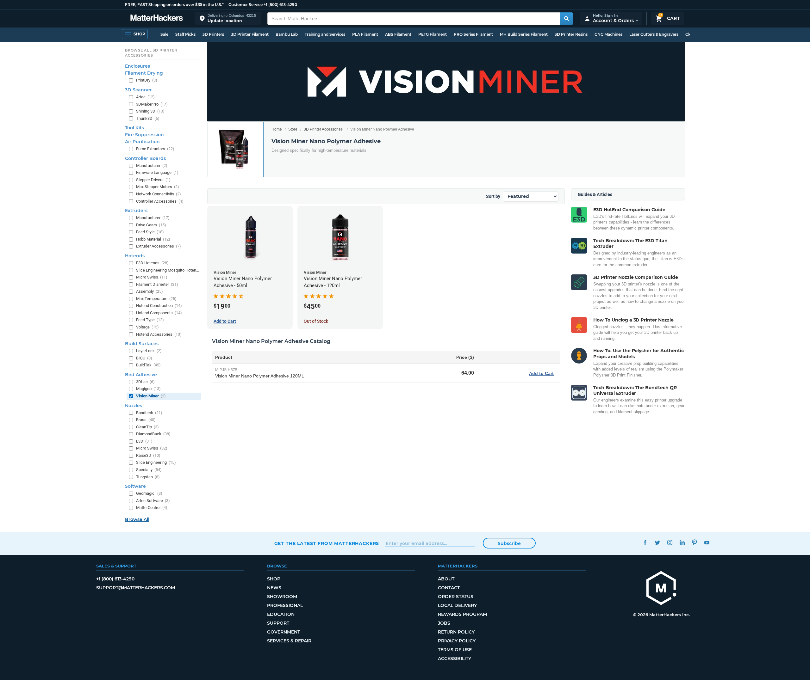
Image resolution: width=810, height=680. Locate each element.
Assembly (149, 291)
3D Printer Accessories (323, 129)
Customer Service (245, 4)
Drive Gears (151, 225)
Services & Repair (289, 641)
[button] (228, 18)
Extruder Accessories (158, 246)
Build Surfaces (142, 343)
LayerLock (149, 350)
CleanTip (147, 427)
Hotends (135, 256)
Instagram (670, 542)
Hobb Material (153, 239)
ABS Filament (398, 34)
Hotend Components (159, 312)
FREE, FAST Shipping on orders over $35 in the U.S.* (174, 4)
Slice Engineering (156, 462)
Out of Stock (316, 321)
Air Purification (142, 141)
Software (135, 486)
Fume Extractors (155, 148)
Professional (285, 605)
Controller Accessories (160, 201)
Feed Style (150, 232)
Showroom (282, 596)
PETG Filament (432, 34)
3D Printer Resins (571, 34)
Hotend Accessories (159, 334)
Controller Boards (145, 158)
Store (292, 129)
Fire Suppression (144, 135)
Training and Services (325, 34)
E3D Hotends (152, 262)
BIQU (144, 358)
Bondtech (149, 412)
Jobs (444, 623)
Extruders (136, 210)
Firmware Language (157, 172)
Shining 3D (150, 111)
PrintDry (146, 80)
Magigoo (148, 388)
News (274, 588)
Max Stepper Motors (157, 186)
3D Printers (213, 34)
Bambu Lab (287, 34)
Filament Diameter (157, 284)
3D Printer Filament (250, 34)
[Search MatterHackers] (566, 18)
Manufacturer (151, 165)
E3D (144, 441)
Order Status (455, 596)
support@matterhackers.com (135, 588)
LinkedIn (682, 542)
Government (283, 632)
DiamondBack (153, 434)
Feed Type (150, 319)
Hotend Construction (159, 305)
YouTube (707, 542)
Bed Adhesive (141, 374)
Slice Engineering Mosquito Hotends (168, 270)
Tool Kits (134, 128)
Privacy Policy (457, 641)
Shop (273, 579)
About (446, 579)
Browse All (137, 519)
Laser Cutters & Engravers (653, 34)
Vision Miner (151, 396)
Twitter (657, 542)
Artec (145, 97)
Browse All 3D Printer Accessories (151, 53)
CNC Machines (608, 34)
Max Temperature (156, 298)
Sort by (493, 196)
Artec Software (153, 500)
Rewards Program (462, 614)
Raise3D (148, 455)
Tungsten (148, 477)
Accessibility (454, 658)
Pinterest (694, 542)
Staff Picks (185, 34)
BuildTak (148, 365)
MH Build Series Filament (524, 34)
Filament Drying (144, 73)
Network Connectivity (158, 194)
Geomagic (149, 493)
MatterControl (151, 507)
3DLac (145, 381)
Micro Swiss (151, 277)
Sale (164, 34)
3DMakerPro (152, 104)
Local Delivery (457, 605)
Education (281, 614)
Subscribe (509, 543)
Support (278, 623)
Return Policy (456, 632)
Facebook (645, 542)
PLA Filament (365, 34)
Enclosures (137, 66)
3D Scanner (138, 90)
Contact (449, 588)
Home (276, 129)
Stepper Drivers (153, 179)
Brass (146, 419)
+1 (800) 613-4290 (280, 4)
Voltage (147, 327)
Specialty (149, 469)
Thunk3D (147, 118)
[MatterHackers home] (156, 18)
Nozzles (133, 405)
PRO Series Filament (473, 34)
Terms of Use (455, 649)
